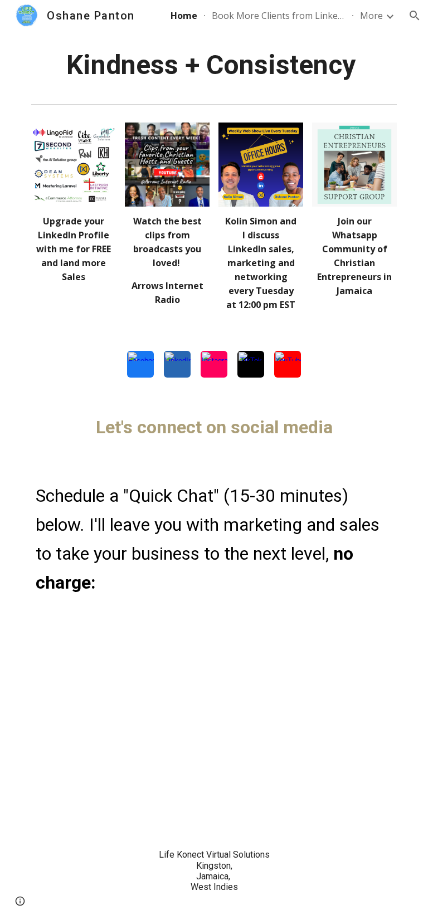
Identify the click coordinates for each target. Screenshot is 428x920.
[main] (213, 65)
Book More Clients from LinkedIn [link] (279, 15)
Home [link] (184, 15)
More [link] (371, 15)
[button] (414, 15)
